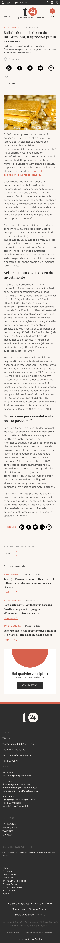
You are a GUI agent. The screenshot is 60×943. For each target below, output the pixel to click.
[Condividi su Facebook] (19, 68)
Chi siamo (7, 871)
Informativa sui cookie (14, 881)
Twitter (7, 831)
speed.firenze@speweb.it (15, 806)
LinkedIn (8, 834)
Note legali (8, 877)
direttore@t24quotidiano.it (16, 784)
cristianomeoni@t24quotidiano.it (19, 787)
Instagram (9, 827)
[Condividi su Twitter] (30, 68)
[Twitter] (57, 2)
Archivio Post (9, 890)
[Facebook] (47, 2)
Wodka (38, 939)
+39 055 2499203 (11, 803)
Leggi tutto (9, 592)
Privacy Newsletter (12, 887)
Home (5, 868)
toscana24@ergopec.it (19, 755)
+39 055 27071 (10, 761)
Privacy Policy (9, 884)
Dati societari (9, 874)
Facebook (9, 823)
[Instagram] (52, 2)
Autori (5, 893)
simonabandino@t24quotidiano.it (20, 791)
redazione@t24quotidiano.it (17, 775)
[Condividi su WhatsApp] (9, 68)
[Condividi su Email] (51, 68)
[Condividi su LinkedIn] (40, 68)
